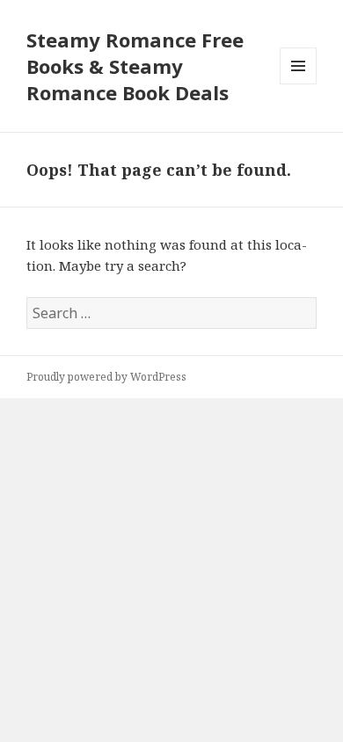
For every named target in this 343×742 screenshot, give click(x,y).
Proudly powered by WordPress (106, 376)
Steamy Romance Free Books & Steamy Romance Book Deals (135, 65)
